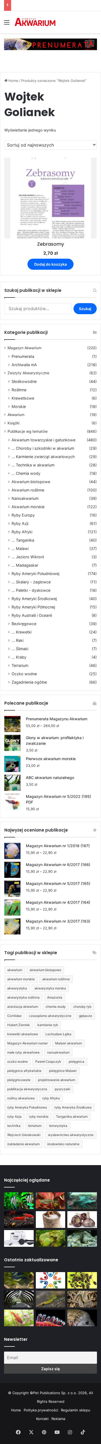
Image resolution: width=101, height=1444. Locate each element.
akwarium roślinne (56, 979)
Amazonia (54, 997)
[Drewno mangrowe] (82, 1299)
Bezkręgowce (24, 623)
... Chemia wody (26, 473)
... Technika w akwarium (33, 465)
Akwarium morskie (28, 506)
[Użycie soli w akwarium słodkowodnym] (50, 1219)
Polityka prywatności (41, 1410)
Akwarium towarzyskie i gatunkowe (43, 440)
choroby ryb (82, 1007)
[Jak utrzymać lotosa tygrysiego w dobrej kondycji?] (50, 1238)
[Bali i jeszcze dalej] (19, 1299)
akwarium (14, 970)
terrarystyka (58, 1126)
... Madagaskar (25, 565)
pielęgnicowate (18, 1080)
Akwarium (16, 415)
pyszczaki (62, 1089)
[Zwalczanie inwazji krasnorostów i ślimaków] (82, 1238)
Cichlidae (14, 1016)
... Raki (17, 640)
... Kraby (19, 657)
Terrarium (20, 665)
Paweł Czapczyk (48, 1061)
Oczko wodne (24, 673)
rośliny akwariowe (21, 1098)
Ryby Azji (20, 523)
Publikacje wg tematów (28, 431)
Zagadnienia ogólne (29, 682)
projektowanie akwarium (56, 1080)
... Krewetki (22, 632)
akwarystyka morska (50, 988)
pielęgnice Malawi (62, 1071)
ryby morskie (38, 1116)
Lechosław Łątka (58, 1034)
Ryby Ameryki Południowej (35, 573)
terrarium (34, 1126)
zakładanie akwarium (23, 1144)
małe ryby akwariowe (23, 1052)
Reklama (58, 1419)
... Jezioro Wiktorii (28, 557)
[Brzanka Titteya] (19, 1318)
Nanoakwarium (25, 498)
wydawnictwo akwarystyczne (70, 1135)
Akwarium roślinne (28, 490)
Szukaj (85, 308)
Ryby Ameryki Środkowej (34, 598)
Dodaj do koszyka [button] (50, 264)
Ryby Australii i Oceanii (32, 615)
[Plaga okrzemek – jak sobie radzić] (50, 1200)
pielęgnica (76, 1061)
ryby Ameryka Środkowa (73, 1107)
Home (13, 80)
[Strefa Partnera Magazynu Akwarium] (50, 1280)
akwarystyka (17, 988)
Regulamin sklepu (75, 1410)
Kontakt (42, 1419)
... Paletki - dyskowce (31, 590)
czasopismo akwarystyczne (50, 1016)
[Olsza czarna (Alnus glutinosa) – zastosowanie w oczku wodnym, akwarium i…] (82, 1280)
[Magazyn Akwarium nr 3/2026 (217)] (50, 1318)
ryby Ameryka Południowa (27, 1107)
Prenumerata (23, 356)
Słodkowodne (24, 381)
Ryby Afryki (22, 531)
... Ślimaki (20, 648)
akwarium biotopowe (45, 970)
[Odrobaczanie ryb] (82, 1219)
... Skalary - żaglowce (31, 582)
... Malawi (20, 548)
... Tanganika (23, 540)
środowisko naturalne (63, 1144)
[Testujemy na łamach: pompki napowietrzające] (19, 1238)
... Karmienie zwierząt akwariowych (43, 456)
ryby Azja (14, 1116)
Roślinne (19, 389)
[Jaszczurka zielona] (50, 1299)
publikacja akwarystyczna (27, 1089)
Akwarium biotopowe (31, 481)
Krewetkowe (23, 398)
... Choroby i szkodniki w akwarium (43, 448)
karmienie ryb (47, 1025)
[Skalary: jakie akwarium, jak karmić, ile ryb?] (19, 1200)
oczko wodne (17, 1061)
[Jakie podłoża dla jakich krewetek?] (19, 1219)
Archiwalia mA (24, 364)
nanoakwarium (58, 1052)
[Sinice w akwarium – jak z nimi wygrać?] (82, 1200)
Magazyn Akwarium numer (27, 1043)
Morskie (19, 406)
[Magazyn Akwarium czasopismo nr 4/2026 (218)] (19, 1280)
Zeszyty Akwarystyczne (28, 373)
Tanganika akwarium (72, 1116)
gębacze (85, 1016)
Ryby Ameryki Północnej (33, 607)
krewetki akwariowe (22, 1034)
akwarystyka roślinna (23, 997)
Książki (13, 423)
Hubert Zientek (18, 1025)
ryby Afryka (51, 1098)
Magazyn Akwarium (24, 348)
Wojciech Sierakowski (23, 1135)
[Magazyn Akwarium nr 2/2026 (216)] (82, 1318)
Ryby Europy (23, 515)
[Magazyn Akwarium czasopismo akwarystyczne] (35, 22)
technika (13, 1126)
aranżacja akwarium (22, 1007)
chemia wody (56, 1007)
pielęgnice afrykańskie (24, 1071)
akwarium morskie (21, 979)
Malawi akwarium (68, 1043)
